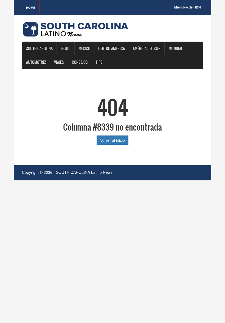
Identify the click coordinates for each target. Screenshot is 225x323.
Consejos (80, 62)
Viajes (59, 62)
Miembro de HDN (187, 7)
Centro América (111, 48)
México (84, 48)
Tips (99, 62)
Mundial (175, 48)
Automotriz (36, 62)
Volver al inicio (112, 140)
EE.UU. (66, 48)
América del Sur (147, 48)
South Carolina (39, 48)
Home (30, 7)
